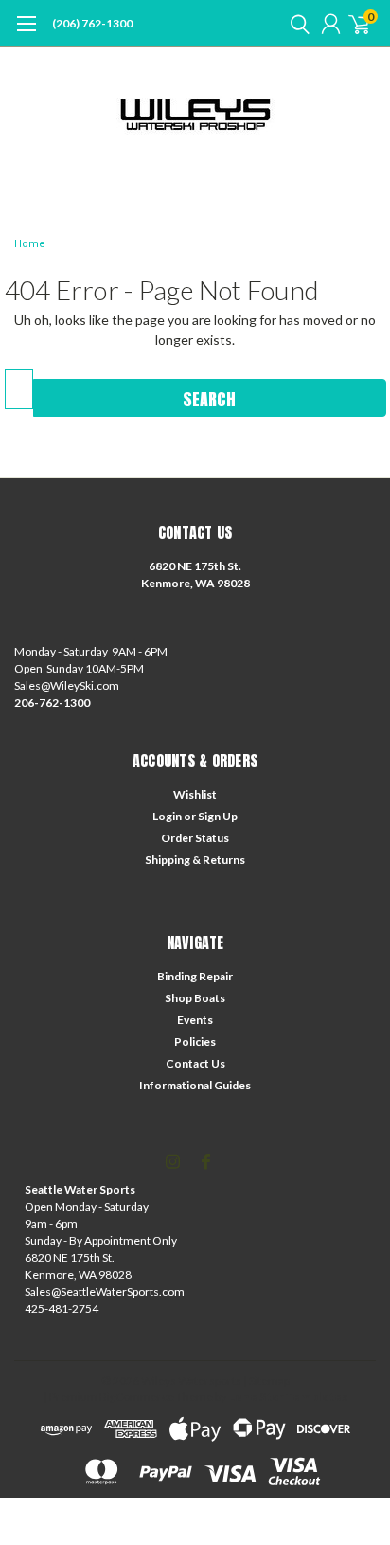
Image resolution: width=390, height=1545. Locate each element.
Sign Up (218, 816)
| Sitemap (266, 1381)
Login (167, 816)
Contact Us (195, 1063)
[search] (295, 23)
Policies (195, 1041)
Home (29, 244)
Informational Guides (195, 1085)
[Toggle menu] (26, 33)
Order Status (195, 838)
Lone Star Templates (287, 1397)
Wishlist (195, 794)
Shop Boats (195, 998)
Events (195, 1020)
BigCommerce (136, 1397)
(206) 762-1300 (92, 23)
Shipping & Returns (195, 860)
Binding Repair (195, 976)
